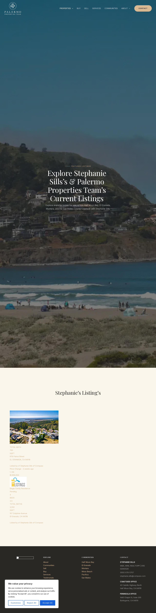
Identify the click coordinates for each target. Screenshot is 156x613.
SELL (86, 8)
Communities (48, 565)
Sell (44, 568)
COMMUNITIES (111, 8)
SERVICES (96, 8)
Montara (85, 568)
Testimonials (48, 578)
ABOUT (124, 8)
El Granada (86, 565)
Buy (44, 571)
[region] (31, 594)
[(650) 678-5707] (127, 572)
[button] (72, 8)
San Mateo (86, 578)
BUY (79, 8)
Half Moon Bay (88, 562)
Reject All (31, 603)
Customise (16, 603)
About (45, 562)
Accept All (48, 603)
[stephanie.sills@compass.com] (133, 576)
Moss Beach (87, 571)
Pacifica (85, 574)
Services (47, 574)
